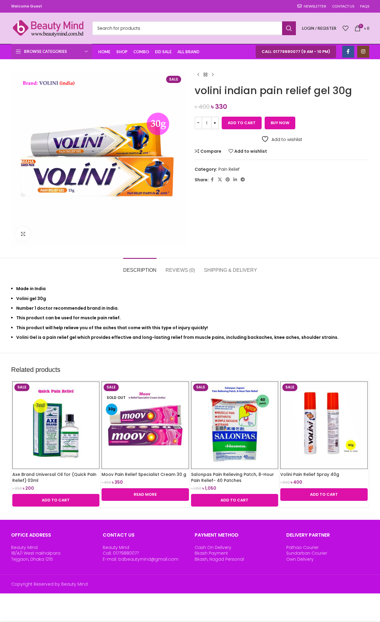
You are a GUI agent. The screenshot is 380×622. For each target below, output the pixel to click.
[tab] (140, 267)
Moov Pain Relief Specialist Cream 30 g (144, 474)
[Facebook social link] (348, 52)
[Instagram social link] (363, 52)
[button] (56, 500)
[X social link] (220, 180)
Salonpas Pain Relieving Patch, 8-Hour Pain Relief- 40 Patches (232, 477)
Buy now (280, 123)
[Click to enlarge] (23, 233)
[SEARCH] (289, 28)
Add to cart (242, 123)
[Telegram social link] (243, 180)
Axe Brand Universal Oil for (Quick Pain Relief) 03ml (54, 477)
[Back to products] (205, 74)
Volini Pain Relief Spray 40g (309, 474)
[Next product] (212, 74)
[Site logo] (48, 28)
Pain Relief (228, 169)
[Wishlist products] (345, 28)
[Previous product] (198, 74)
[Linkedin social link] (235, 180)
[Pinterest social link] (228, 180)
